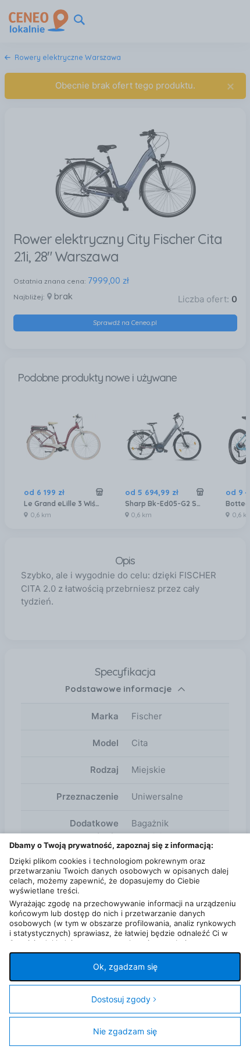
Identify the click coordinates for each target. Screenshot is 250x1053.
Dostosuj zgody (121, 999)
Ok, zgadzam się (125, 966)
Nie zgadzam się (125, 1031)
